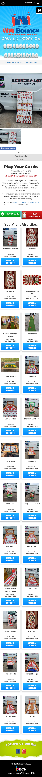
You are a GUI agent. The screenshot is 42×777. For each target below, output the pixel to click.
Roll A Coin (31, 546)
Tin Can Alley (10, 716)
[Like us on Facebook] (18, 751)
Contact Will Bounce (21, 773)
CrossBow (10, 291)
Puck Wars (10, 461)
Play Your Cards (30, 62)
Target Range (32, 674)
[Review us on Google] (24, 751)
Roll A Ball (10, 546)
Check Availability (34, 215)
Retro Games (17, 62)
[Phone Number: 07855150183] (21, 55)
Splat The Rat (10, 631)
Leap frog (32, 376)
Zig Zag (32, 716)
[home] (3, 3)
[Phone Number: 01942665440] (21, 46)
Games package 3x (32, 292)
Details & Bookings (10, 261)
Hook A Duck (10, 376)
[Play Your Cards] (21, 100)
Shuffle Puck (31, 589)
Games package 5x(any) (10, 335)
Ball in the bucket (10, 249)
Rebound (32, 461)
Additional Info (21, 156)
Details (21, 152)
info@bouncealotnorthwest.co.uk (25, 202)
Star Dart (32, 631)
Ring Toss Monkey (32, 504)
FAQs (33, 773)
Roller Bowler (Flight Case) (10, 590)
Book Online (13, 214)
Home (7, 62)
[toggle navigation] (38, 3)
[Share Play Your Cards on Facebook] (21, 148)
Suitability (21, 159)
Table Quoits (10, 674)
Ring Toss (10, 504)
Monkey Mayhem (31, 419)
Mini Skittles (10, 419)
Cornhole (32, 249)
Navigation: (30, 3)
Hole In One (32, 334)
